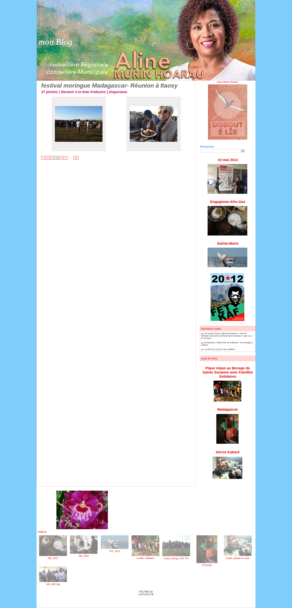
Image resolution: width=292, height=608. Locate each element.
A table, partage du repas (238, 558)
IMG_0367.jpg (53, 584)
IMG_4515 (53, 558)
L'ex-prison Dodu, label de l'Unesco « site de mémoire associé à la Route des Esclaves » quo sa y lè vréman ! (226, 335)
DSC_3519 (114, 551)
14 (76, 158)
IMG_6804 (84, 556)
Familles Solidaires (145, 558)
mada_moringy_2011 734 (176, 558)
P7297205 (207, 565)
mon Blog (55, 42)
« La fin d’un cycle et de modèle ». (220, 349)
